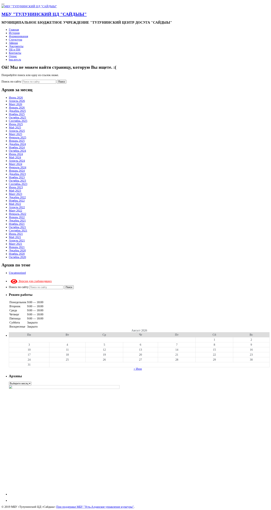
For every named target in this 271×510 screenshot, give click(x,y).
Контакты (15, 52)
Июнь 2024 (16, 154)
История (14, 33)
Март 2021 (15, 243)
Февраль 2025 (17, 137)
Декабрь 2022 (17, 197)
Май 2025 (15, 127)
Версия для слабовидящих (34, 281)
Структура (15, 39)
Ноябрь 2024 (17, 147)
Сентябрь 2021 (18, 230)
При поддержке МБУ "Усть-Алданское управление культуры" (95, 506)
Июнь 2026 (16, 97)
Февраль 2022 (17, 213)
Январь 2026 (17, 107)
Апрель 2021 (17, 240)
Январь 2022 (17, 217)
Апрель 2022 (17, 207)
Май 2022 (15, 204)
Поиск (61, 81)
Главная (14, 29)
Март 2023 (15, 194)
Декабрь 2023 (17, 174)
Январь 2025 (17, 140)
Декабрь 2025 (17, 110)
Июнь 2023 (16, 187)
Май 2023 (15, 190)
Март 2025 (15, 134)
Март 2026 (15, 104)
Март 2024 (15, 164)
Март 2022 (15, 210)
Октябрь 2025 (17, 117)
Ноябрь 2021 (17, 223)
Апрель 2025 (17, 130)
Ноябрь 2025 (17, 114)
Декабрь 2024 (17, 144)
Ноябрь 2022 (17, 200)
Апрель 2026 (17, 100)
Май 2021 (15, 237)
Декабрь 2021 (17, 220)
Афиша (13, 43)
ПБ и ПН (14, 49)
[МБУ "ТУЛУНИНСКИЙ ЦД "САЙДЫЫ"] (29, 6)
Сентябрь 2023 (18, 184)
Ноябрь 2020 (17, 253)
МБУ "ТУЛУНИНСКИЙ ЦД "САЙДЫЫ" (44, 14)
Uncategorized (17, 272)
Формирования (18, 36)
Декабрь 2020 (17, 250)
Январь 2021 (17, 247)
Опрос (13, 56)
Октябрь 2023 (17, 180)
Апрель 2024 (17, 160)
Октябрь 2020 (17, 257)
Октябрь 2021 (17, 227)
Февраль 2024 (17, 167)
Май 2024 (15, 157)
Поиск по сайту (11, 81)
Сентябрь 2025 (18, 120)
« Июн (138, 368)
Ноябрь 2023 (17, 177)
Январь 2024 (17, 170)
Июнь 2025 (16, 124)
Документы (16, 46)
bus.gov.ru (15, 59)
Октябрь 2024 (17, 150)
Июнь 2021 (16, 233)
